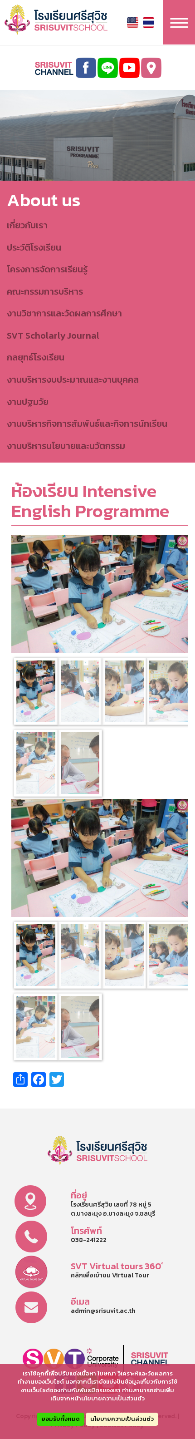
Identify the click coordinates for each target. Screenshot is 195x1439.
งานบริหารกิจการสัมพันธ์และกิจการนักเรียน (87, 423)
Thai (148, 22)
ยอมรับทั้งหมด (60, 1418)
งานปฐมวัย (28, 402)
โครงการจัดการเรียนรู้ (47, 269)
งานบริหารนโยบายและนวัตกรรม (66, 446)
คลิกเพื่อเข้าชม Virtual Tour (110, 1275)
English (132, 22)
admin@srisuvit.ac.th (103, 1311)
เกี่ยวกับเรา (27, 225)
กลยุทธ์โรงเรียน (35, 357)
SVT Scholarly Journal (53, 335)
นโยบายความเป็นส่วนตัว (122, 1418)
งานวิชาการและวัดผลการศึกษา (64, 313)
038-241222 (89, 1240)
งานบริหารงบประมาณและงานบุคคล (73, 379)
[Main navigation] (179, 22)
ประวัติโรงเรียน (34, 247)
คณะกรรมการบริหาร (45, 291)
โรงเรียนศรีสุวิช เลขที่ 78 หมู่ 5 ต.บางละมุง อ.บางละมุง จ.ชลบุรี (113, 1209)
